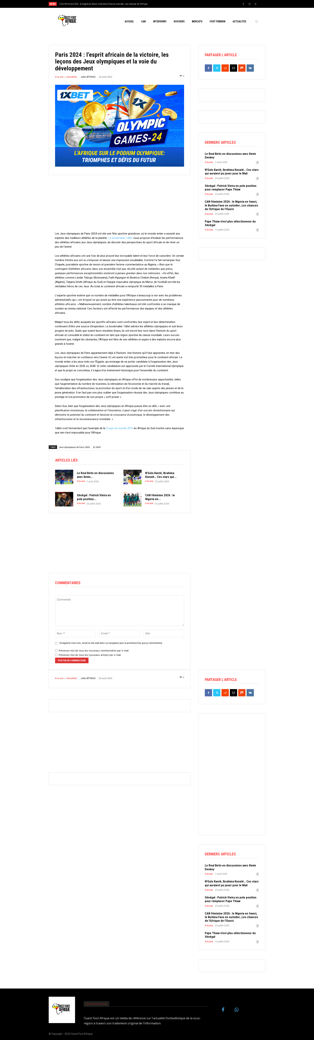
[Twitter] (255, 4)
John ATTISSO (88, 77)
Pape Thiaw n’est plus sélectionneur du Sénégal (230, 223)
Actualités (71, 77)
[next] (169, 4)
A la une (59, 77)
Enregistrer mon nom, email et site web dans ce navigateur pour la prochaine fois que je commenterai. (111, 643)
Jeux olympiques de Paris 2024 (74, 447)
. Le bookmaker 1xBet (120, 238)
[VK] (250, 68)
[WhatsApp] (237, 1010)
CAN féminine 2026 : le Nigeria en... (160, 497)
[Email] (233, 68)
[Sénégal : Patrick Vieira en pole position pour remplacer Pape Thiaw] (64, 499)
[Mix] (241, 68)
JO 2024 (96, 447)
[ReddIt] (225, 68)
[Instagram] (249, 4)
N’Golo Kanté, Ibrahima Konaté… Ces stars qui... (161, 474)
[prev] (163, 4)
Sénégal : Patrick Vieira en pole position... (94, 497)
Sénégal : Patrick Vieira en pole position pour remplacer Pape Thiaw (230, 187)
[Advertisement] (119, 205)
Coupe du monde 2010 (119, 428)
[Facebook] (243, 4)
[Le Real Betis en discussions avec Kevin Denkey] (64, 477)
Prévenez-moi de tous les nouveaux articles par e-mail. (90, 654)
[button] (256, 21)
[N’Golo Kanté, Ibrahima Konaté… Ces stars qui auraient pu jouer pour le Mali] (132, 477)
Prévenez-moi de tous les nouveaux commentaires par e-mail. (94, 650)
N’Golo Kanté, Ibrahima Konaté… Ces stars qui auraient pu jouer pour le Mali (232, 171)
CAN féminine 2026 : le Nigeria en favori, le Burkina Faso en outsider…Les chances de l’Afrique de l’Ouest (231, 205)
